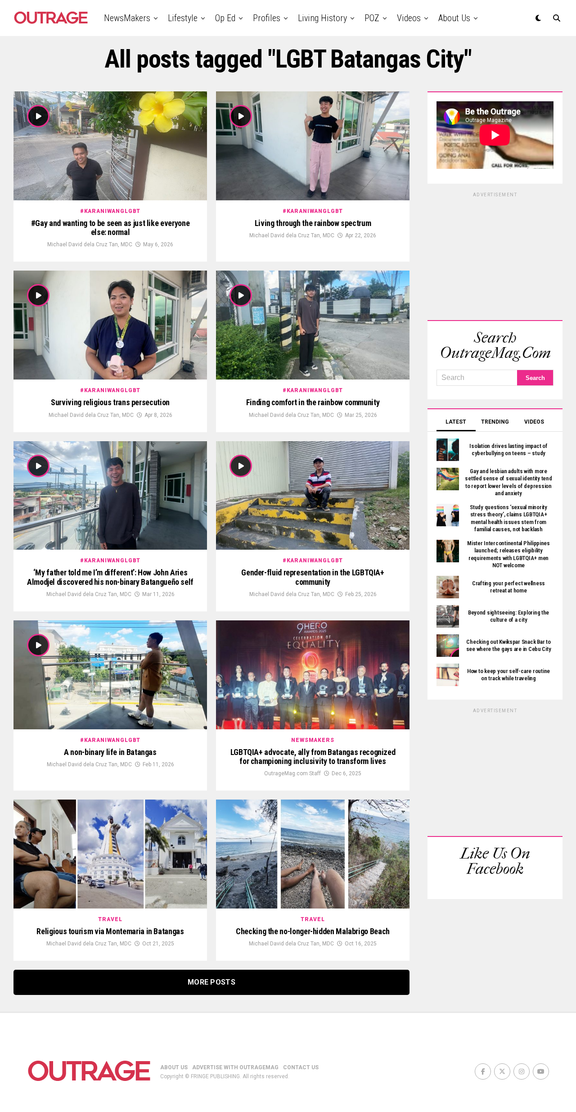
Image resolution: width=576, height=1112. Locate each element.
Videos (409, 18)
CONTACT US (301, 1067)
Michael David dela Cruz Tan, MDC (89, 244)
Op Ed (225, 18)
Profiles (266, 18)
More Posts (211, 982)
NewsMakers (127, 18)
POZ (371, 18)
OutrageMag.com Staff (292, 773)
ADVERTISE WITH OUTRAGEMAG (235, 1067)
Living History (322, 18)
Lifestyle (183, 18)
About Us (454, 18)
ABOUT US (174, 1067)
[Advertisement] (495, 255)
